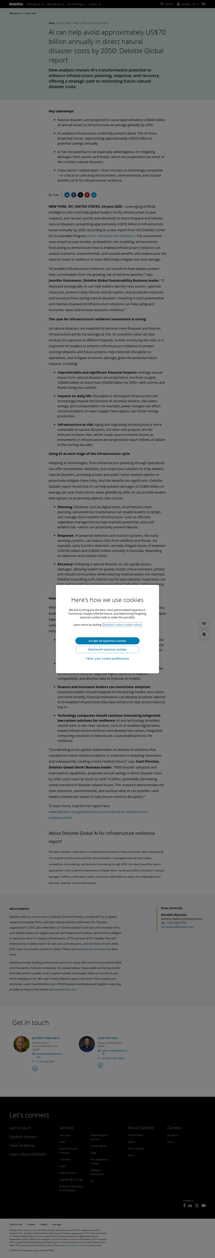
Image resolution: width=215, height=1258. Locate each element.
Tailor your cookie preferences (107, 658)
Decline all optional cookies (107, 649)
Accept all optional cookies (107, 641)
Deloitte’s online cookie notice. (122, 624)
